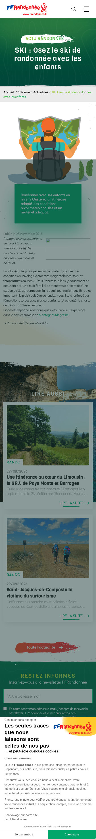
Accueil (8, 92)
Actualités (40, 92)
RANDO (14, 462)
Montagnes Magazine (54, 315)
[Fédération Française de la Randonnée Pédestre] (27, 8)
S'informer (23, 92)
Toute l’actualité (40, 647)
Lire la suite (71, 502)
